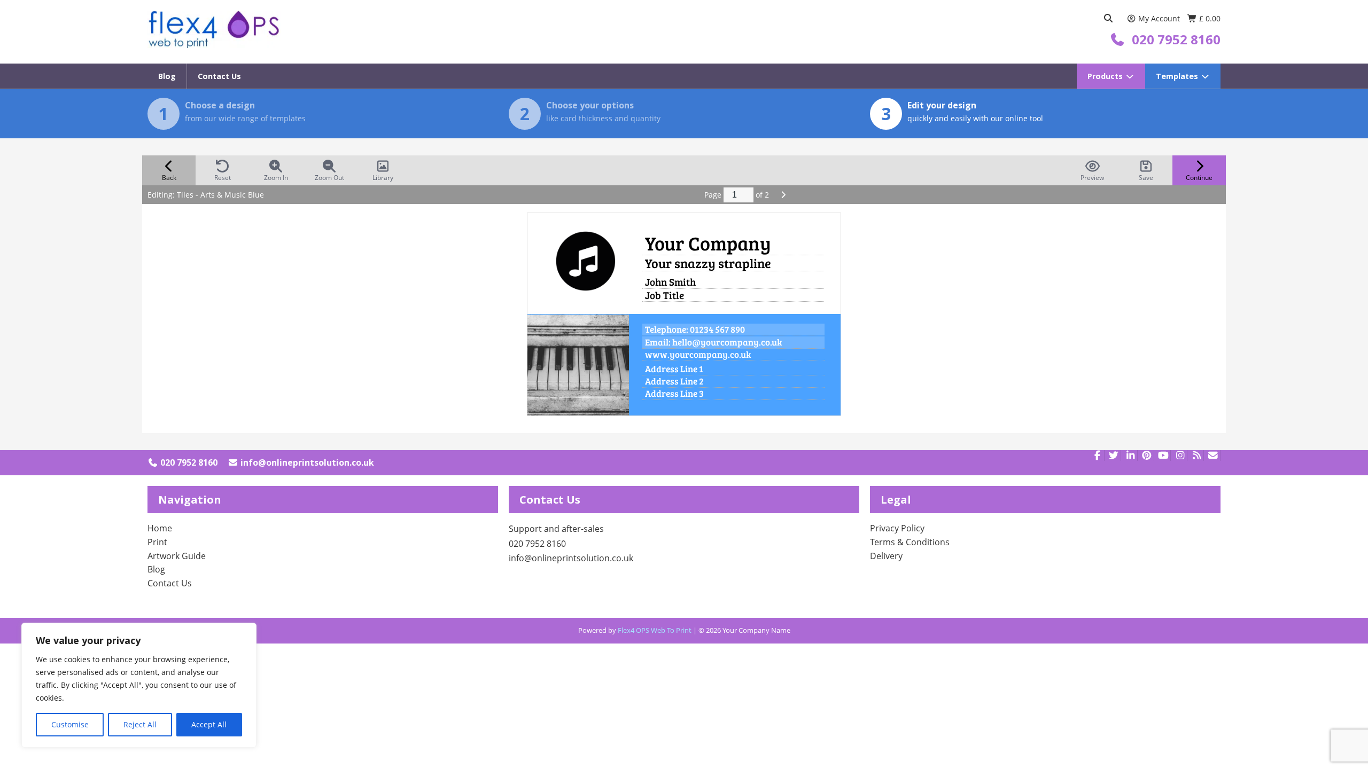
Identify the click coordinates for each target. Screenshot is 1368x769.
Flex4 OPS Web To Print (654, 630)
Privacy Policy (897, 528)
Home (159, 528)
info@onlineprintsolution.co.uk (306, 462)
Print (157, 542)
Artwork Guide (176, 556)
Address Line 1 (674, 369)
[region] (138, 685)
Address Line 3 (674, 393)
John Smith (670, 282)
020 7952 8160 (187, 462)
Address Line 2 (674, 381)
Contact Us (219, 76)
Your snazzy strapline (708, 263)
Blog (167, 76)
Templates (1178, 76)
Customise (70, 724)
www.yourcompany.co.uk (698, 354)
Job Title (664, 295)
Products (1106, 76)
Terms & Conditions (910, 542)
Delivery (886, 556)
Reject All (140, 724)
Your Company (708, 243)
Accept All (209, 724)
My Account (1159, 18)
